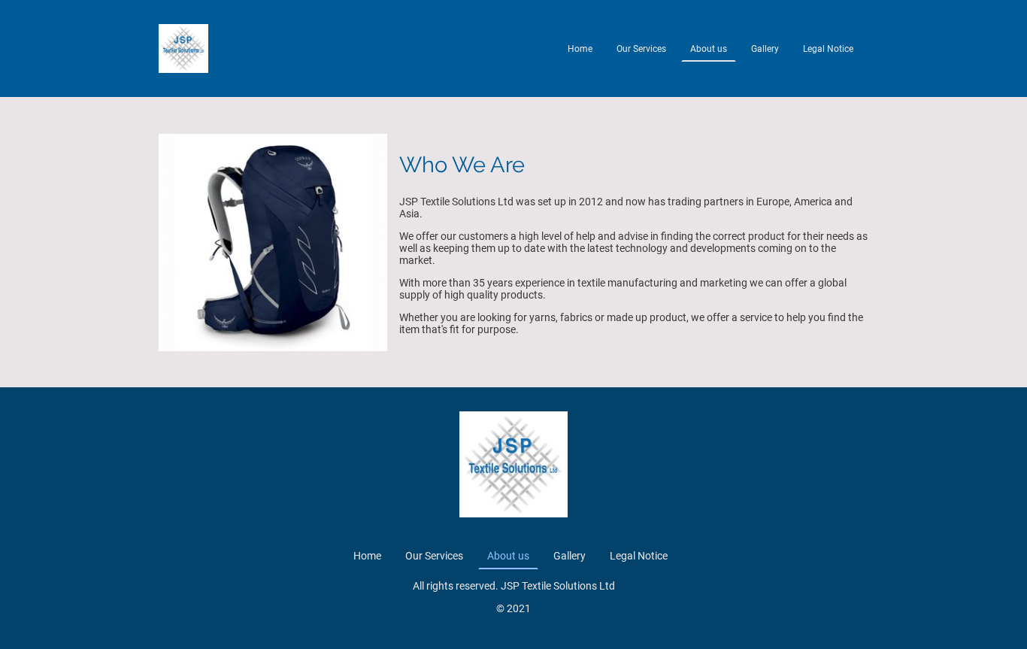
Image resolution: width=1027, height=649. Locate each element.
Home (580, 49)
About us (708, 49)
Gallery (765, 49)
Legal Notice (828, 49)
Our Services (641, 49)
